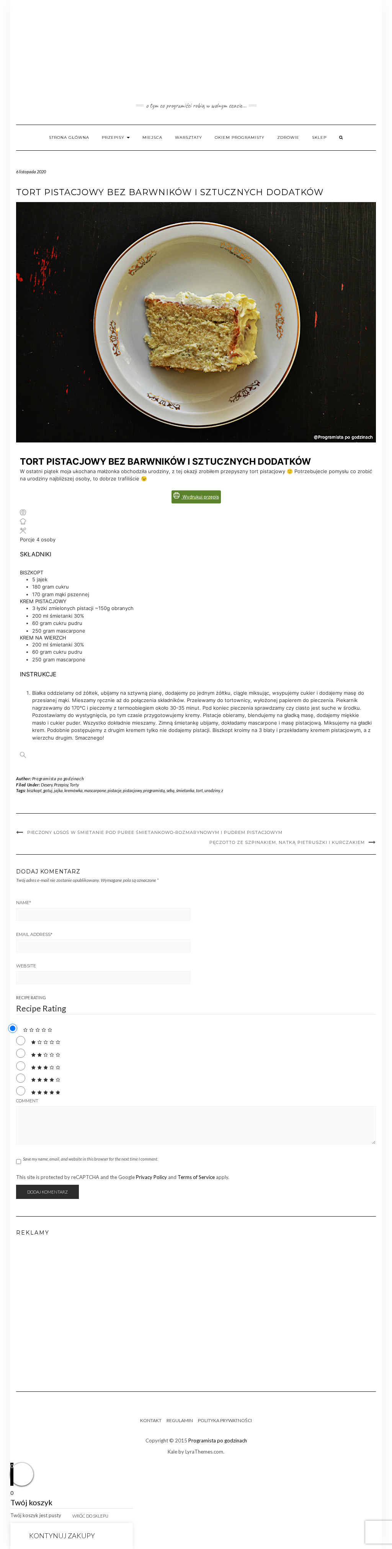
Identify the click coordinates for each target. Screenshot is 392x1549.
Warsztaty (188, 137)
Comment (27, 1100)
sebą (171, 790)
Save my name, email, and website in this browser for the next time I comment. (90, 1158)
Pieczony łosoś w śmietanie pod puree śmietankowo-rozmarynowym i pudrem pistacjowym (155, 832)
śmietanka (185, 790)
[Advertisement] (196, 1311)
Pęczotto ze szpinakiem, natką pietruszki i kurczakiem (287, 842)
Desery (46, 784)
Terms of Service (196, 1177)
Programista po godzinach (58, 778)
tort (199, 790)
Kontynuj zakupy (62, 1535)
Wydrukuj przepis (200, 497)
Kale (172, 1452)
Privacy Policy (151, 1177)
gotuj (47, 790)
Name (23, 902)
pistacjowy (132, 790)
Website (26, 966)
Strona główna (69, 137)
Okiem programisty (240, 137)
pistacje (114, 790)
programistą (154, 790)
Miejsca (152, 137)
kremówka (73, 790)
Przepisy (114, 137)
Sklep (319, 137)
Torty (74, 784)
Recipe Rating (31, 997)
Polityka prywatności (225, 1420)
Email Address (34, 934)
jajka (58, 790)
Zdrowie (288, 137)
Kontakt (151, 1420)
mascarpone (95, 790)
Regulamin (180, 1420)
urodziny (212, 790)
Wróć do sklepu (90, 1515)
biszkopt (34, 790)
